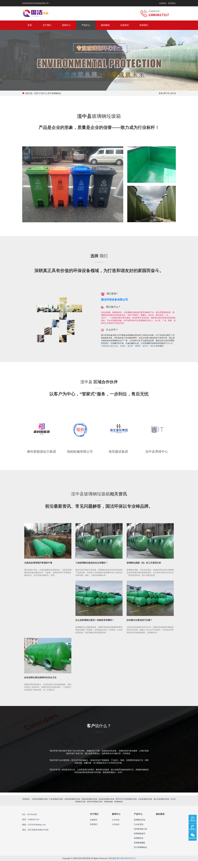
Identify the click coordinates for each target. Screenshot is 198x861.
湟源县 (123, 346)
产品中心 (85, 25)
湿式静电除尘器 (140, 829)
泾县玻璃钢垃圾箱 (145, 799)
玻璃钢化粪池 (139, 820)
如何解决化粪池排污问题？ (139, 620)
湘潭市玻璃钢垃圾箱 (95, 802)
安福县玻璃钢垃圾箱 (106, 799)
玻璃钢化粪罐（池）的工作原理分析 (144, 563)
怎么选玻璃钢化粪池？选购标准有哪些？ (94, 620)
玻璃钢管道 (138, 838)
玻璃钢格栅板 (139, 843)
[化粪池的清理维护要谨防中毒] (47, 541)
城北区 (130, 346)
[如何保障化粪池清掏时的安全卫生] (47, 655)
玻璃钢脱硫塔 (139, 833)
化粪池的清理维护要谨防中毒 (38, 563)
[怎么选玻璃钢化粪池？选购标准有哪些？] (99, 598)
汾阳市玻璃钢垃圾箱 (40, 799)
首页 (30, 25)
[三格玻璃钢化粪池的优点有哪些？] (99, 541)
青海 (160, 93)
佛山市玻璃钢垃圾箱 (161, 799)
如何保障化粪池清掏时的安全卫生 (40, 677)
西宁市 (166, 93)
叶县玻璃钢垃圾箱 (56, 799)
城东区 (153, 346)
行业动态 (115, 824)
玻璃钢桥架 (118, 802)
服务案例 (105, 25)
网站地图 (112, 858)
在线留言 (163, 3)
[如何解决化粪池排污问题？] (150, 598)
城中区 (145, 346)
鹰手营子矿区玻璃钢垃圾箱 (126, 799)
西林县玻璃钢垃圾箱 (89, 799)
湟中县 (170, 343)
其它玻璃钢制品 (54, 93)
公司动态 (115, 820)
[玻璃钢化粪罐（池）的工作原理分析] (150, 541)
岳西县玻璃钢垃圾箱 (72, 799)
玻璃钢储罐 (108, 802)
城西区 (138, 346)
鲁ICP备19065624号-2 (126, 858)
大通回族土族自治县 (109, 346)
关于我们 (47, 25)
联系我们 (172, 3)
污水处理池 (138, 824)
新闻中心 (66, 25)
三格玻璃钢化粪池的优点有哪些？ (91, 563)
